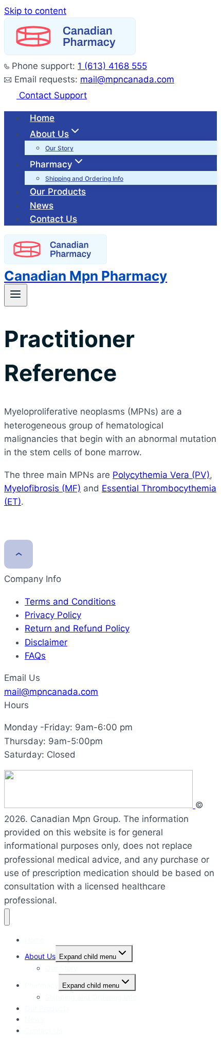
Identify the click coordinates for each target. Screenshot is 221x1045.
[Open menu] (15, 295)
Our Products (58, 191)
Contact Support (51, 95)
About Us (40, 956)
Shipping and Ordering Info (84, 178)
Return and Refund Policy (77, 628)
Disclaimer (46, 642)
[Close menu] (7, 917)
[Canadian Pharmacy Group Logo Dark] (99, 805)
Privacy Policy (53, 615)
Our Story (59, 148)
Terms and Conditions (70, 601)
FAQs (35, 655)
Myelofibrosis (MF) (42, 488)
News (41, 205)
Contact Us (53, 219)
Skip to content (35, 11)
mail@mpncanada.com (127, 79)
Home (42, 118)
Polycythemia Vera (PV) (161, 475)
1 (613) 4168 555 (112, 66)
